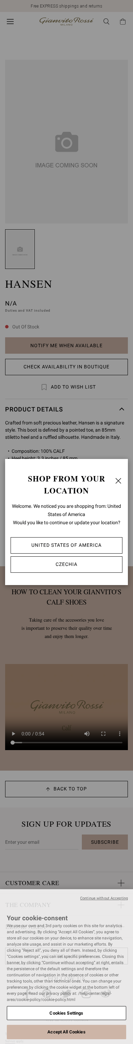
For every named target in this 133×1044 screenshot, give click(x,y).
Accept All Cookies (66, 1031)
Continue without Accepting (104, 898)
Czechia (66, 564)
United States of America (66, 545)
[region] (66, 966)
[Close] (118, 481)
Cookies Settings (66, 1013)
